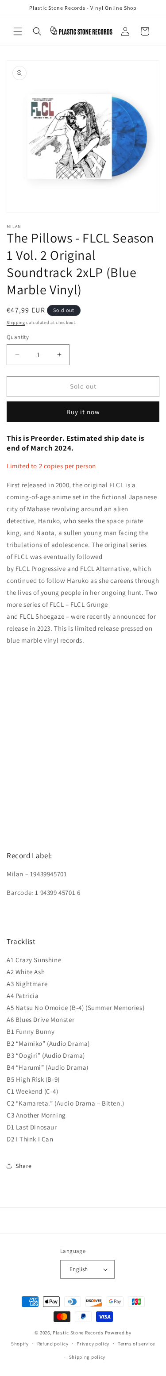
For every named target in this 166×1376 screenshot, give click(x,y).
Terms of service (136, 1344)
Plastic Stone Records (78, 1333)
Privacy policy (93, 1344)
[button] (17, 31)
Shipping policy (87, 1357)
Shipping (16, 322)
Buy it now (83, 412)
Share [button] (23, 1166)
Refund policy (53, 1344)
